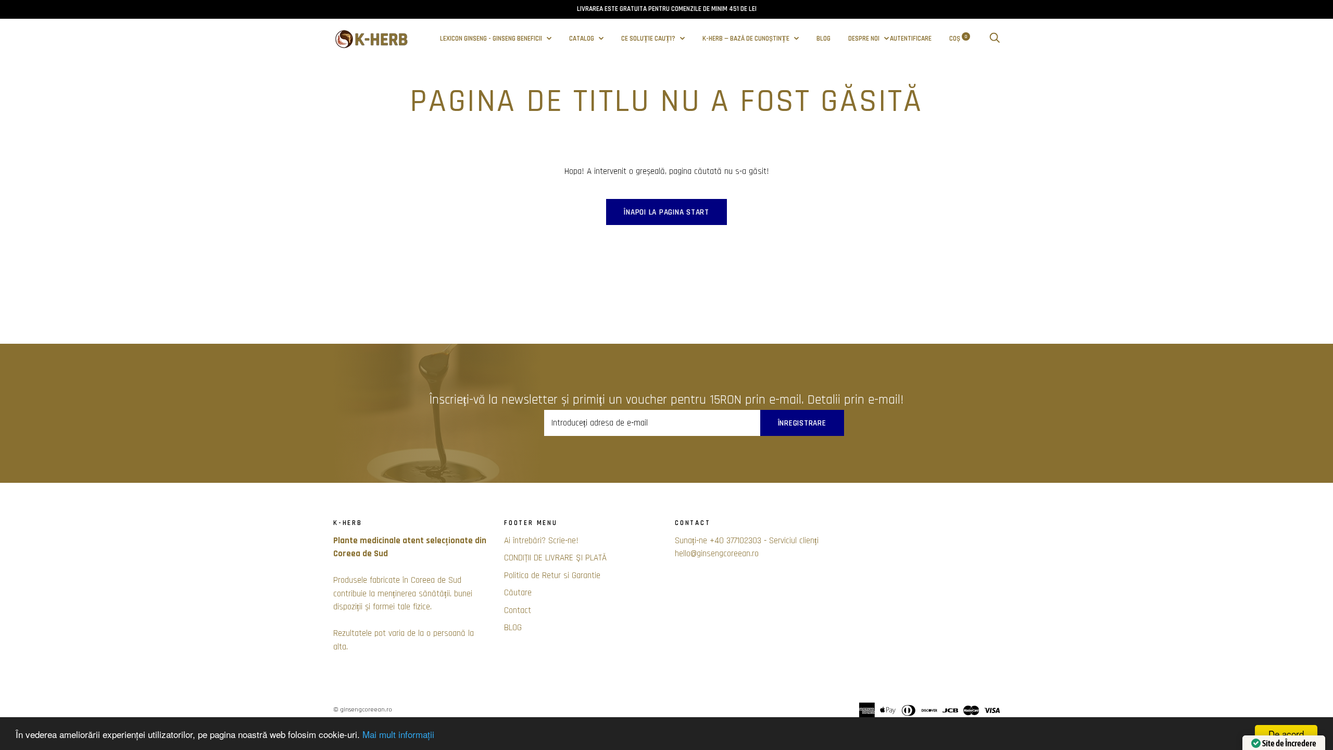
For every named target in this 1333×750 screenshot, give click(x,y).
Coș (958, 38)
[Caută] (994, 38)
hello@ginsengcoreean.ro (717, 553)
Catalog (582, 38)
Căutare (518, 592)
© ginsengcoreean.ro (362, 710)
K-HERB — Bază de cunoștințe (746, 38)
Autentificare (911, 38)
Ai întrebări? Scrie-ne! (541, 540)
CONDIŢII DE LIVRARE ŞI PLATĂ (555, 558)
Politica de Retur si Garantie (552, 575)
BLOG (823, 38)
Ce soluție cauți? (649, 38)
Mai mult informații (398, 734)
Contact (517, 610)
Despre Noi (864, 38)
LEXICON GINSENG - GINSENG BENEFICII (492, 38)
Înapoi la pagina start (666, 212)
